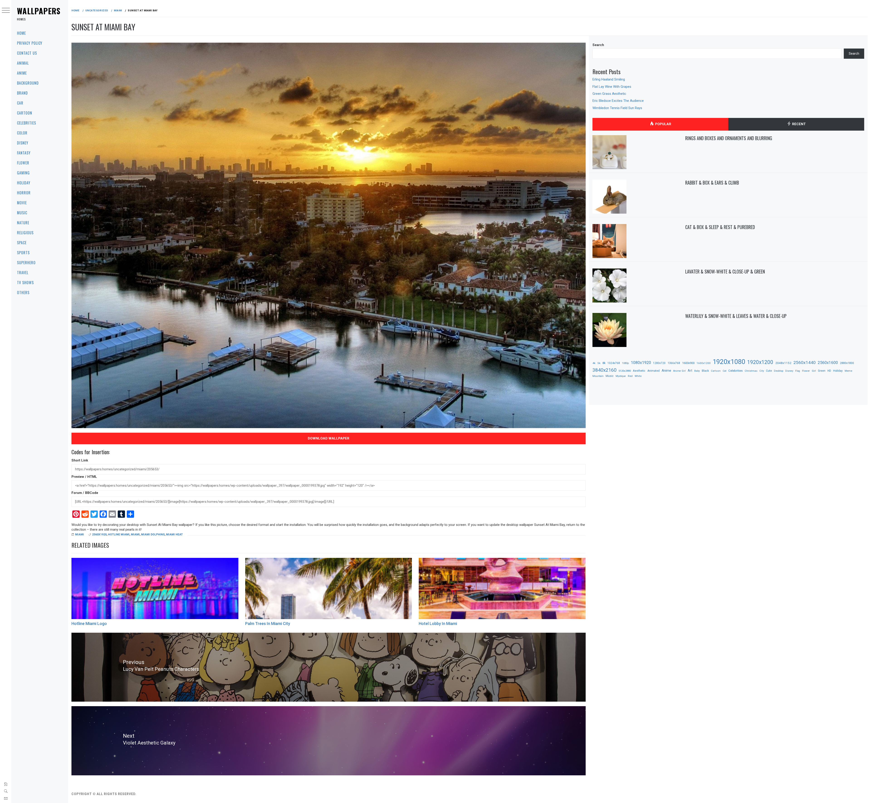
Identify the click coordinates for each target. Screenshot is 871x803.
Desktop (778, 370)
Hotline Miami (119, 534)
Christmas (751, 370)
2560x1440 (804, 362)
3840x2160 (604, 370)
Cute (769, 370)
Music (22, 212)
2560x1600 (828, 362)
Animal (23, 63)
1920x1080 (729, 362)
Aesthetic (639, 370)
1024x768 (613, 363)
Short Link (79, 460)
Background (28, 83)
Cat (724, 370)
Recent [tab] (798, 124)
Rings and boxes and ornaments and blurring (728, 138)
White (638, 376)
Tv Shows (25, 282)
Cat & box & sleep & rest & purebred (720, 227)
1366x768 (674, 363)
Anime (22, 73)
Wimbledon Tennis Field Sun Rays (617, 108)
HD (829, 370)
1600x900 (688, 363)
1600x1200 (704, 363)
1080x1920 (641, 362)
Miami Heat (174, 534)
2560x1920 (99, 534)
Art (690, 370)
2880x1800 (847, 363)
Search (598, 45)
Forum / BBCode (84, 493)
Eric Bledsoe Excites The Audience (618, 101)
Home (21, 33)
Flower (23, 163)
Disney (22, 143)
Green (821, 370)
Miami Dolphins (153, 534)
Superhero (26, 262)
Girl (814, 370)
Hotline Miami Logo (89, 623)
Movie (22, 202)
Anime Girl (679, 370)
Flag (797, 370)
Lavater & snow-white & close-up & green (725, 271)
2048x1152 (783, 363)
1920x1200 (760, 362)
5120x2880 (625, 370)
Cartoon (24, 113)
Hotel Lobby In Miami (438, 623)
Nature (23, 222)
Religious (25, 232)
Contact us (27, 53)
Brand (22, 93)
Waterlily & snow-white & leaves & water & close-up (736, 315)
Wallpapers (39, 11)
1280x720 (659, 363)
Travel (22, 272)
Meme (848, 370)
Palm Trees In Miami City (267, 623)
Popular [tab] (662, 124)
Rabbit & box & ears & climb (712, 182)
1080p (625, 363)
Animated (653, 370)
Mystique (621, 376)
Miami (79, 534)
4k (593, 363)
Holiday (23, 182)
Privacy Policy (29, 43)
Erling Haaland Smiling (608, 79)
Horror (24, 192)
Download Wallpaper (328, 438)
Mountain (598, 376)
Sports (23, 252)
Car (20, 103)
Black (705, 370)
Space (22, 242)
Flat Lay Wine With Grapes (611, 87)
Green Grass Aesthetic (609, 94)
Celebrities (26, 123)
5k (598, 363)
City (761, 370)
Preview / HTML (84, 477)
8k (603, 363)
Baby (697, 370)
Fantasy (24, 153)
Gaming (23, 173)
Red (630, 376)
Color (22, 133)
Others (23, 292)
